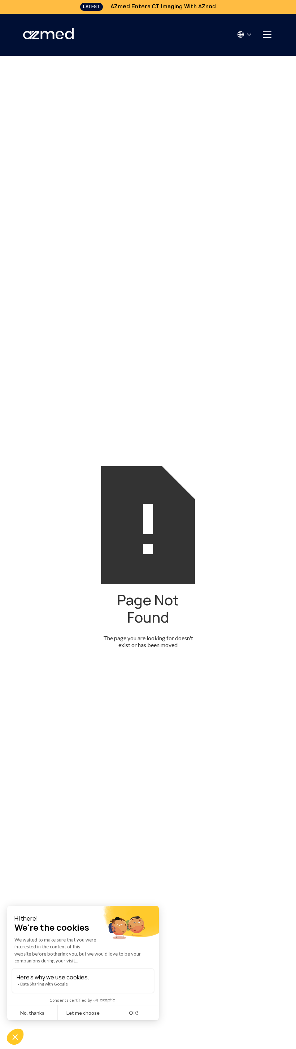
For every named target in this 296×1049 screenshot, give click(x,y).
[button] (245, 34)
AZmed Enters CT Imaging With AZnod (163, 6)
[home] (48, 34)
